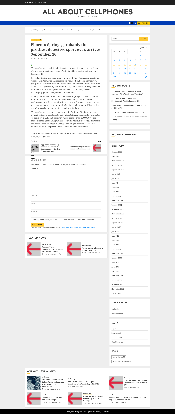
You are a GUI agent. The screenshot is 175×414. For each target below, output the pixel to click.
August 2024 (116, 174)
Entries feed (116, 333)
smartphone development (122, 361)
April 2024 (116, 192)
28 (135, 73)
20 (130, 69)
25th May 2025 (74, 386)
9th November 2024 (91, 403)
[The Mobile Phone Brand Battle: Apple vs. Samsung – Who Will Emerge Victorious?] (34, 383)
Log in (114, 329)
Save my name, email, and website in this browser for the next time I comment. (63, 220)
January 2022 (117, 280)
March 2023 (116, 249)
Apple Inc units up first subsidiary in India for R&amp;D (93, 398)
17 (114, 69)
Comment (35, 168)
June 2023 (115, 236)
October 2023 (117, 218)
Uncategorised (36, 40)
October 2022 (117, 258)
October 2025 (117, 152)
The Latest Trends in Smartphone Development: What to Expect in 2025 (83, 382)
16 (146, 64)
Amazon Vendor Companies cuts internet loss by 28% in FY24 (52, 249)
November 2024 (118, 161)
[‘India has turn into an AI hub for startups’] (74, 249)
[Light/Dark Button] (131, 23)
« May (114, 76)
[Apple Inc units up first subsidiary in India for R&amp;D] (75, 398)
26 (125, 73)
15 (140, 64)
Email (33, 204)
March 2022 (116, 271)
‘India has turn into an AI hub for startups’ (92, 249)
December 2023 (118, 209)
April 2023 (116, 245)
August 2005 (116, 293)
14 (135, 64)
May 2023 (115, 240)
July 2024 (115, 178)
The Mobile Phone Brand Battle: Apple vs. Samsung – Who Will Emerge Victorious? (53, 383)
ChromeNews (94, 412)
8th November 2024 (117, 402)
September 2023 (118, 223)
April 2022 (116, 267)
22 (140, 69)
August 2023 (116, 227)
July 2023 (115, 231)
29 (140, 73)
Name (34, 196)
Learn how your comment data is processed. (78, 228)
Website (34, 212)
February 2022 (117, 276)
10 (114, 64)
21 (135, 69)
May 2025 (115, 156)
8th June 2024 (44, 59)
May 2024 (115, 187)
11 (119, 64)
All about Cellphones (87, 11)
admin (34, 59)
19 (125, 69)
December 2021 (118, 284)
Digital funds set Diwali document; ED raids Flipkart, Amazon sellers (127, 398)
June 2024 (115, 183)
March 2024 (116, 196)
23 (146, 69)
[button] (135, 23)
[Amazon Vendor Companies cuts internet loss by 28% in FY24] (34, 249)
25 (119, 73)
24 (114, 73)
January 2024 (117, 205)
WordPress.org (117, 342)
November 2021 (118, 289)
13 (130, 64)
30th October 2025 (50, 389)
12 (125, 64)
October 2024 (117, 165)
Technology (116, 309)
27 (130, 73)
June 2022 (115, 262)
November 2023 (118, 214)
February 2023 (117, 253)
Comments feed (118, 337)
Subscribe (145, 23)
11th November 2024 (50, 254)
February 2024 (117, 200)
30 (146, 73)
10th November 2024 (90, 253)
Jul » (146, 76)
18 (119, 69)
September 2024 (118, 170)
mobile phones (119, 357)
